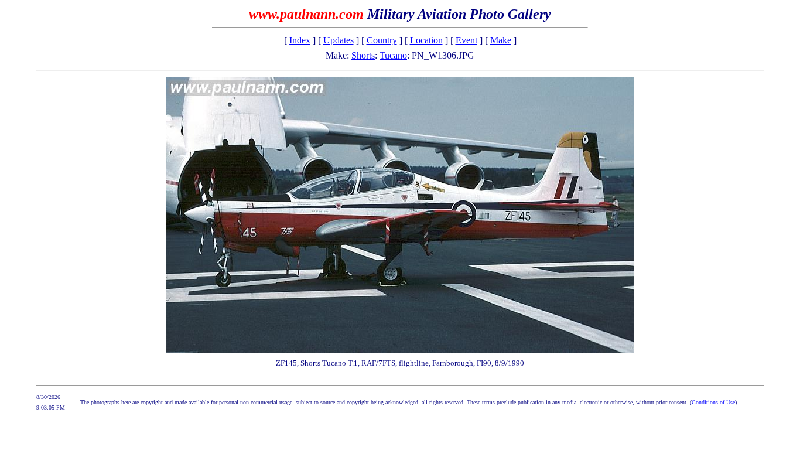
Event (466, 40)
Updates (338, 40)
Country (382, 40)
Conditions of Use (713, 402)
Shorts (363, 55)
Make (500, 40)
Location (426, 40)
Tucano (393, 55)
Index (299, 40)
